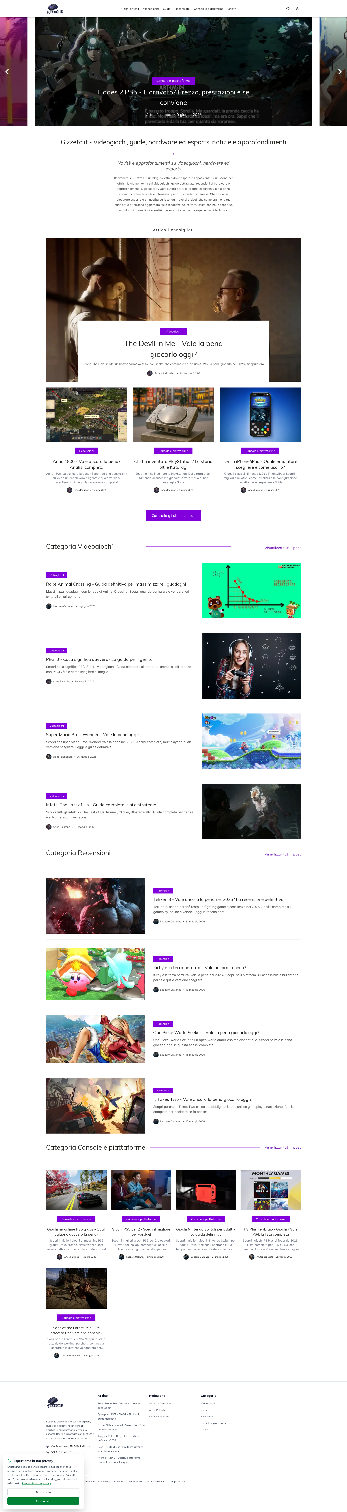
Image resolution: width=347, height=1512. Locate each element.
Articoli (104, 1396)
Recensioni (182, 8)
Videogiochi (151, 8)
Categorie (208, 1396)
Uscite (232, 8)
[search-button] (288, 9)
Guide (166, 8)
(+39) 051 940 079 (61, 1452)
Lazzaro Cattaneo (160, 1403)
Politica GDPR (135, 1481)
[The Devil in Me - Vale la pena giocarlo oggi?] (173, 310)
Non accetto (43, 1492)
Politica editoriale (156, 1481)
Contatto (118, 1481)
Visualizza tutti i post (283, 547)
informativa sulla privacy (36, 1483)
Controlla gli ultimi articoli (173, 515)
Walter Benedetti (159, 1416)
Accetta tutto (43, 1501)
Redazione (157, 1396)
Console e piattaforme (208, 8)
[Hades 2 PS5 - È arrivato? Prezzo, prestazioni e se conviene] (173, 71)
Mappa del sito (178, 1481)
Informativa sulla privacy (97, 1481)
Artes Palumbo (157, 1410)
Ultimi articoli (130, 8)
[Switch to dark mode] (297, 8)
